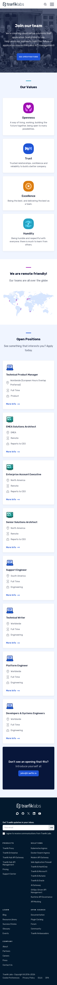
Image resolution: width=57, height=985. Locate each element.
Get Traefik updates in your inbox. (18, 822)
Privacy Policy (29, 978)
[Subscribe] (51, 827)
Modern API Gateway (40, 857)
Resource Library (10, 919)
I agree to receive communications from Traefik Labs (28, 833)
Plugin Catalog (37, 919)
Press (5, 960)
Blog (4, 915)
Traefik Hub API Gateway (13, 857)
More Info (11, 404)
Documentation (38, 915)
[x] (28, 813)
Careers (6, 956)
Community (36, 929)
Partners (6, 951)
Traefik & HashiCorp (39, 867)
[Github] (23, 813)
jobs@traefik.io (29, 773)
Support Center (9, 874)
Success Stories (10, 924)
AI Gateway (36, 885)
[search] (45, 4)
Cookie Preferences (11, 978)
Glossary (6, 929)
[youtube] (39, 813)
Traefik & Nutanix (38, 876)
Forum (33, 924)
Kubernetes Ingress (39, 848)
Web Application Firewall (41, 862)
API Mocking (36, 902)
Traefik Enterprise (10, 853)
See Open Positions (28, 57)
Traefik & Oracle (37, 880)
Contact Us (7, 965)
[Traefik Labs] (13, 4)
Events (6, 933)
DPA (47, 978)
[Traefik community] (17, 813)
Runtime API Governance (41, 897)
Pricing (5, 869)
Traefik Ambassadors (40, 933)
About (5, 947)
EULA (40, 978)
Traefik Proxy (8, 848)
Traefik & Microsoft (39, 871)
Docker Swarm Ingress (40, 853)
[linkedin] (34, 813)
